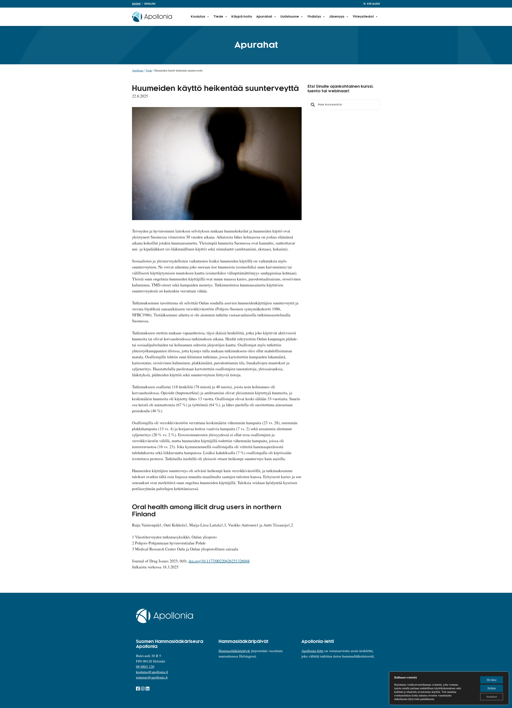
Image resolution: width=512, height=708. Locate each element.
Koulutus (198, 16)
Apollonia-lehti (312, 650)
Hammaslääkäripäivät (234, 650)
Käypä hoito (241, 16)
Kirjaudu (373, 4)
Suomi (136, 4)
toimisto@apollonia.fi (152, 677)
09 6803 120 (145, 666)
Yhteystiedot (363, 16)
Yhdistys (314, 16)
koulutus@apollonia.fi (152, 671)
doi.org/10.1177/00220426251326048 (219, 561)
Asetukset (491, 696)
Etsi (312, 105)
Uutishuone (289, 16)
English (149, 4)
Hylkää (492, 688)
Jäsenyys (336, 16)
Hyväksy (492, 680)
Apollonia (137, 70)
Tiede (218, 16)
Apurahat (264, 16)
